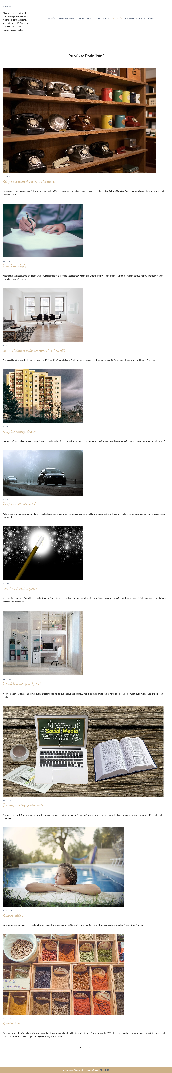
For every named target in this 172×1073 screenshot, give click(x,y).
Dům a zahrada (66, 19)
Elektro (80, 19)
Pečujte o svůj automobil (19, 504)
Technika (129, 19)
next (90, 1048)
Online (107, 19)
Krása (99, 19)
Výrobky (140, 19)
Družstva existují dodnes (19, 431)
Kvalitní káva (12, 1023)
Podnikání (117, 19)
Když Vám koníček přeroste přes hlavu (29, 181)
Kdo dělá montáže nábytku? (22, 684)
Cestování (51, 19)
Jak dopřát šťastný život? (20, 588)
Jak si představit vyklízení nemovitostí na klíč (34, 350)
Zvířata (150, 19)
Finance (90, 19)
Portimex (7, 6)
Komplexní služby (14, 265)
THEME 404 (104, 1070)
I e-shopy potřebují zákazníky (23, 805)
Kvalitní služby (13, 915)
